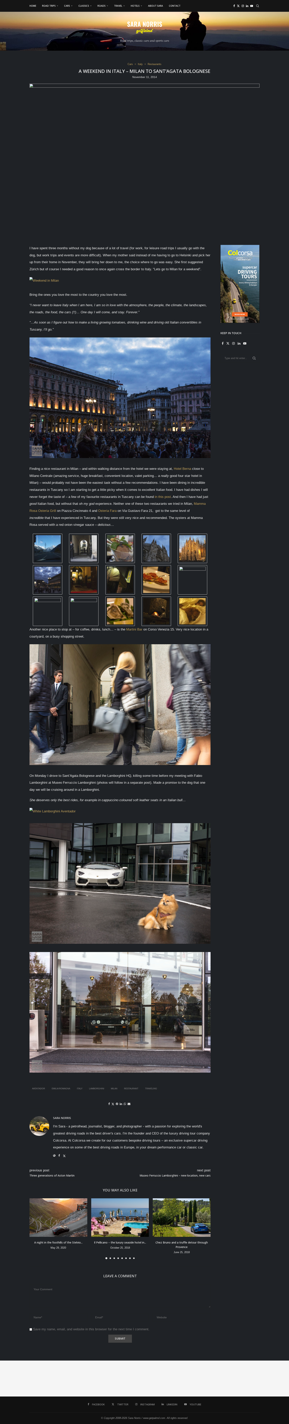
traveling (151, 1088)
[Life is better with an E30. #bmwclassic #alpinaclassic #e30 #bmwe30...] (54, 1379)
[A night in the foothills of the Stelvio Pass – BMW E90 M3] (58, 1217)
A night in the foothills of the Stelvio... (58, 1242)
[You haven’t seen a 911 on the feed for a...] (199, 1379)
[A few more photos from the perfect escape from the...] (235, 1379)
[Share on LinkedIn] (121, 1103)
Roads (102, 5)
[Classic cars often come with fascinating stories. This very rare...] (90, 1379)
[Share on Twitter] (112, 1104)
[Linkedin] (247, 6)
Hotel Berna (182, 469)
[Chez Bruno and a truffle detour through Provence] (182, 1217)
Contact (174, 5)
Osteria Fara (107, 511)
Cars (67, 5)
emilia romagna (61, 1088)
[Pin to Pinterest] (117, 1103)
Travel (118, 5)
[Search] (258, 6)
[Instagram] (243, 6)
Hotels (135, 5)
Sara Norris (62, 1118)
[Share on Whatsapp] (125, 1103)
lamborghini (96, 1088)
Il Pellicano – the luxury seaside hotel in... (120, 1242)
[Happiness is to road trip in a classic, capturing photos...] (271, 1379)
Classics (83, 5)
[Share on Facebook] (109, 1103)
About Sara (155, 5)
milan (114, 1088)
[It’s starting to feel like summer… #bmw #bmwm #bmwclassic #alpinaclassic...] (162, 1379)
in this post (163, 497)
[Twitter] (238, 6)
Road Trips (49, 5)
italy (79, 1088)
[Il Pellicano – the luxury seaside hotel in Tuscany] (120, 1217)
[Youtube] (251, 6)
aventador (38, 1088)
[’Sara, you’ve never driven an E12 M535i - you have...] (18, 1379)
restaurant (131, 1088)
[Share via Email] (129, 1103)
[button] (34, 1228)
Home (32, 5)
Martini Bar (134, 629)
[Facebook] (234, 6)
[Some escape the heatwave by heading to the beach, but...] (126, 1379)
